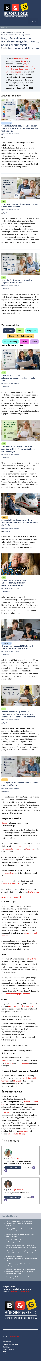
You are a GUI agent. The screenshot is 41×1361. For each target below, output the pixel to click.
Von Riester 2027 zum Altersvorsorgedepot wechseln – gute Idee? (18, 378)
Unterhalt (5, 1060)
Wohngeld (5, 1081)
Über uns (5, 1112)
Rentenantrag (33, 892)
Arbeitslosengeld (29, 1078)
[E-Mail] (33, 1167)
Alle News (9, 330)
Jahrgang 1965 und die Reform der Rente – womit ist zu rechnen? (20, 205)
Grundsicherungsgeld (11, 897)
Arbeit (34, 341)
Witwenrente (30, 849)
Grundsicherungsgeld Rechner (17, 993)
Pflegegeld (17, 1081)
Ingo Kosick (25, 35)
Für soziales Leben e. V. (23, 58)
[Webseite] (5, 1170)
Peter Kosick (10, 35)
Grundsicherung (6, 123)
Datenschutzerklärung (16, 1134)
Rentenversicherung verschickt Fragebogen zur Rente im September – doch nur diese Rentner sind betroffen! (18, 714)
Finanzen (4, 517)
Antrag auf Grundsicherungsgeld (20, 1006)
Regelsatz (32, 959)
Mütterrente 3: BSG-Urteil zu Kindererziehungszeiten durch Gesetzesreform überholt (15, 583)
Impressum (23, 1131)
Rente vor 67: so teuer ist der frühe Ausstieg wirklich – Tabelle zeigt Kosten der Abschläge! (19, 449)
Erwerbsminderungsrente (11, 849)
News (23, 61)
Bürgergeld (31, 330)
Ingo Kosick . (6, 457)
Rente (25, 66)
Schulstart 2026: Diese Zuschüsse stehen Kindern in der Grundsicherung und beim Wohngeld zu (19, 128)
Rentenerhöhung (8, 873)
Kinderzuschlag (23, 1063)
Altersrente (23, 846)
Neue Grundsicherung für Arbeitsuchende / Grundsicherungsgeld (20, 69)
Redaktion (6, 1347)
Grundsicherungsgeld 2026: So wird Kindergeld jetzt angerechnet (17, 647)
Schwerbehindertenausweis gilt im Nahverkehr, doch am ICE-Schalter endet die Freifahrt (19, 522)
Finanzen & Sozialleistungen (20, 336)
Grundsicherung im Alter (10, 884)
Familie (24, 341)
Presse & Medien (8, 1350)
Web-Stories (23, 1045)
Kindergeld (8, 1063)
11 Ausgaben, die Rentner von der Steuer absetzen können (19, 783)
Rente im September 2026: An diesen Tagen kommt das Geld (17, 281)
